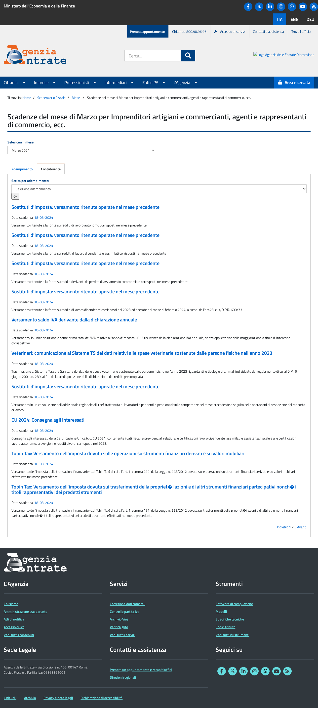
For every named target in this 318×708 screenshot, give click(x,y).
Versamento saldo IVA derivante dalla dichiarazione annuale (74, 319)
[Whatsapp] (292, 6)
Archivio (30, 697)
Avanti (302, 527)
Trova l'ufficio (301, 31)
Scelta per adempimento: (30, 180)
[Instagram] (281, 6)
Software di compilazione (234, 603)
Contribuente (51, 169)
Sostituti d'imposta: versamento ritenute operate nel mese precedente (85, 207)
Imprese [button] (42, 82)
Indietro (282, 527)
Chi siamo (11, 603)
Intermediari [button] (116, 82)
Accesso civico (14, 626)
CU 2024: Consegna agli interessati (47, 420)
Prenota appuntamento (147, 31)
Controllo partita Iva (124, 611)
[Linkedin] (270, 6)
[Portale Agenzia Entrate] (35, 55)
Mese (76, 97)
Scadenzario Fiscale (51, 97)
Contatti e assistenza (268, 31)
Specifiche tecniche (230, 619)
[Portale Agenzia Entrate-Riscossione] (283, 55)
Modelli (221, 611)
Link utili (10, 697)
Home (26, 97)
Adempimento (22, 169)
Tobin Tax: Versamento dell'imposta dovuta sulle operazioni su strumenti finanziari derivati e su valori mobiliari (127, 453)
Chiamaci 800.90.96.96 (189, 31)
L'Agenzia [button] (182, 82)
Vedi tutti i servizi (122, 634)
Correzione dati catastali (127, 603)
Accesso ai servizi (232, 31)
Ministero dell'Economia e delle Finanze (39, 6)
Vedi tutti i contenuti (19, 634)
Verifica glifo (119, 626)
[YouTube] (303, 6)
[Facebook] (248, 6)
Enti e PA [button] (150, 82)
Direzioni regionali (123, 677)
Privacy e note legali (58, 697)
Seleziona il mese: (21, 142)
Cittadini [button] (12, 82)
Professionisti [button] (77, 82)
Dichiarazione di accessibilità (101, 697)
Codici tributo (225, 626)
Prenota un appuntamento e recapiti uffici (141, 669)
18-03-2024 (43, 217)
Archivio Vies (119, 619)
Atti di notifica (14, 619)
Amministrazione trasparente (25, 611)
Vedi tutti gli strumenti (232, 634)
